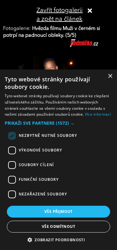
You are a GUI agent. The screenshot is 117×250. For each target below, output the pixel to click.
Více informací (98, 114)
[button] (58, 123)
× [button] (110, 76)
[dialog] (58, 160)
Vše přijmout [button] (58, 211)
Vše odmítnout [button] (58, 226)
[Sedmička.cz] (92, 46)
